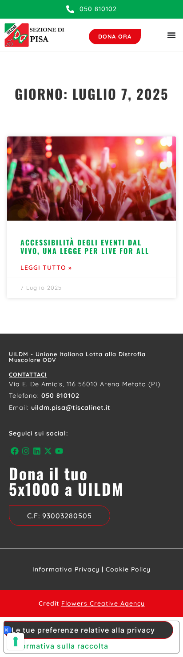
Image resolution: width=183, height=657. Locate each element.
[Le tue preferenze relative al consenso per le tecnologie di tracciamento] (15, 641)
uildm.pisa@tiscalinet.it (71, 408)
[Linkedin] (36, 450)
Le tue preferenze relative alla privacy (83, 630)
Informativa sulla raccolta (59, 645)
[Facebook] (14, 450)
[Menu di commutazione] (171, 35)
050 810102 (60, 396)
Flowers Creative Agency (103, 603)
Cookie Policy (128, 569)
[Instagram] (25, 450)
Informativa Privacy (65, 569)
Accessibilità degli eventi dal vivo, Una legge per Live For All (84, 246)
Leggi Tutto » (46, 268)
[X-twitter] (48, 450)
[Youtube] (59, 450)
